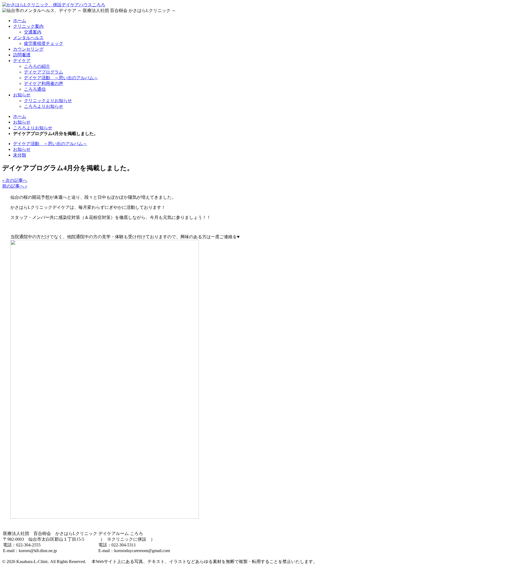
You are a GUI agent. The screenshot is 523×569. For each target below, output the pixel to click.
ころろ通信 (35, 89)
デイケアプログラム (43, 72)
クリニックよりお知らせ (48, 100)
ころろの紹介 (37, 66)
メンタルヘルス (28, 37)
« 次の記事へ (14, 180)
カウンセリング (28, 49)
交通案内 (32, 32)
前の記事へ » (14, 186)
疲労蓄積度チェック (43, 43)
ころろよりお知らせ (43, 106)
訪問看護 (22, 55)
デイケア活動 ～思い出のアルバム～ (61, 77)
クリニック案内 (28, 26)
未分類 (19, 155)
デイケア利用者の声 (43, 83)
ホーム (19, 20)
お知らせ (22, 95)
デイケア (22, 60)
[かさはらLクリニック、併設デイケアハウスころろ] (53, 4)
